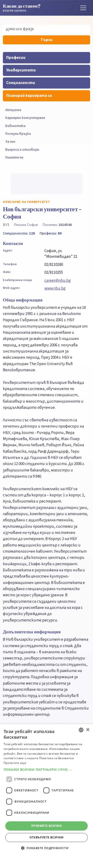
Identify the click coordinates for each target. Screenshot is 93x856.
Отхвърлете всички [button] (47, 837)
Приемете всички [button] (46, 826)
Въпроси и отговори (22, 149)
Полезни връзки (18, 133)
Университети (21, 70)
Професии (16, 58)
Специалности (20, 83)
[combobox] (81, 730)
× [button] (87, 730)
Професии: (51, 233)
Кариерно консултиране (25, 117)
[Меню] (83, 8)
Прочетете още (15, 763)
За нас (10, 141)
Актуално (13, 110)
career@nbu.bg (57, 280)
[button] (46, 769)
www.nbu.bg (55, 288)
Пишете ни (14, 157)
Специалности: (19, 233)
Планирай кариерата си (29, 96)
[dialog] (46, 790)
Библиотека (15, 125)
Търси (46, 40)
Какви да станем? (22, 8)
